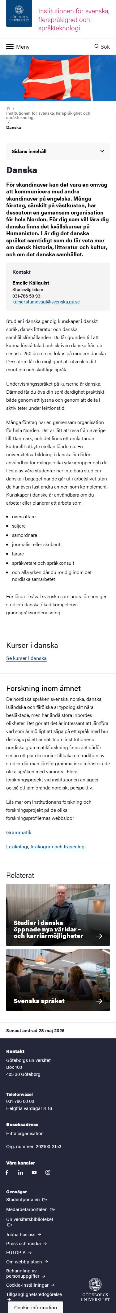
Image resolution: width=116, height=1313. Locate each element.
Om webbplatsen (24, 1261)
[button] (44, 46)
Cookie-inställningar (28, 1284)
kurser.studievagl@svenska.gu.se (46, 302)
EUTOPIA (16, 1252)
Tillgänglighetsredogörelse (34, 1294)
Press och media (24, 1243)
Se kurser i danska (26, 657)
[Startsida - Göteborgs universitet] (95, 1289)
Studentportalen (27, 1199)
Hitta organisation (25, 1133)
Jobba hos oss (21, 1234)
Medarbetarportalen (31, 1208)
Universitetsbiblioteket (34, 1218)
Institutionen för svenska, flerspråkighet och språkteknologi (48, 115)
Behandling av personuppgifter (23, 1273)
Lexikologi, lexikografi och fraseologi (46, 846)
